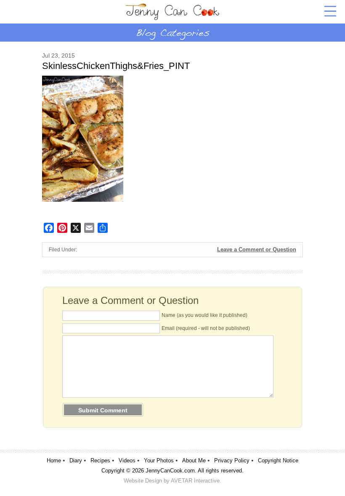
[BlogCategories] (172, 32)
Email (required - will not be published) (206, 328)
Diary (75, 460)
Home (54, 460)
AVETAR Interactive (195, 481)
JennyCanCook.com (170, 470)
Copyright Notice (278, 460)
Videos (127, 460)
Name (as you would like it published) (204, 315)
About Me (194, 460)
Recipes (100, 460)
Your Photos (159, 460)
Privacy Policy (231, 460)
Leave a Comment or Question (256, 249)
